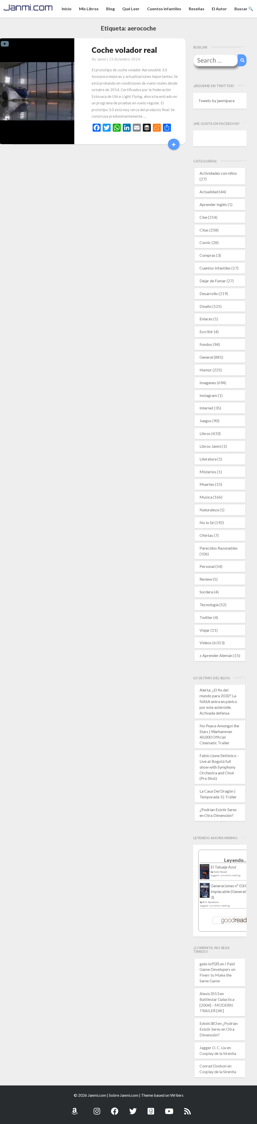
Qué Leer (131, 8)
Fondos (206, 344)
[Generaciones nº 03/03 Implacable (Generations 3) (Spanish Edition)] (205, 891)
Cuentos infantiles (164, 8)
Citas (204, 230)
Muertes (207, 484)
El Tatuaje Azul (223, 866)
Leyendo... (235, 860)
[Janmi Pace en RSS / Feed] (187, 1108)
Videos (206, 642)
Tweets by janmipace (216, 100)
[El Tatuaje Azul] (205, 874)
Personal (207, 566)
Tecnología (209, 604)
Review (206, 579)
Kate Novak (220, 871)
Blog (110, 8)
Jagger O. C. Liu (213, 1047)
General (206, 357)
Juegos (206, 420)
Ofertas (206, 535)
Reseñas (196, 8)
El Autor (219, 8)
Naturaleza (209, 509)
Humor (206, 369)
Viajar (205, 630)
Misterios (208, 471)
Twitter (206, 617)
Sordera (206, 591)
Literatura (208, 459)
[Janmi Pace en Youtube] (169, 1108)
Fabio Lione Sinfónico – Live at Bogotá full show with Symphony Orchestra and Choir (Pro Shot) (219, 767)
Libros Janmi (210, 446)
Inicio (67, 8)
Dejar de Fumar (213, 280)
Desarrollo (209, 293)
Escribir (206, 331)
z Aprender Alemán (216, 655)
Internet (206, 407)
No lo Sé (207, 522)
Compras (207, 255)
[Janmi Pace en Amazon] (74, 1108)
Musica (206, 497)
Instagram (208, 395)
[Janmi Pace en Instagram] (97, 1108)
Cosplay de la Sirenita (218, 1053)
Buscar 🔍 (243, 8)
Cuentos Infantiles (215, 268)
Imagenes (208, 382)
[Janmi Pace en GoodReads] (151, 1108)
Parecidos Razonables (219, 548)
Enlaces (206, 318)
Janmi (101, 59)
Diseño (206, 306)
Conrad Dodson (213, 1065)
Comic (205, 242)
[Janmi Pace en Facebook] (114, 1108)
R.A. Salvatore (211, 902)
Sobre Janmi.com (123, 1095)
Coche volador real (124, 49)
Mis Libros (89, 8)
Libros (205, 433)
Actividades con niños (218, 173)
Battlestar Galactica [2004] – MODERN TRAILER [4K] (217, 1005)
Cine (203, 217)
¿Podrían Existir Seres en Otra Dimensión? (219, 1029)
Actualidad (209, 191)
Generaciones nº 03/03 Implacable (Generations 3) (232, 891)
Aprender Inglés (213, 204)
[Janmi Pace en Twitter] (133, 1108)
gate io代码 (209, 963)
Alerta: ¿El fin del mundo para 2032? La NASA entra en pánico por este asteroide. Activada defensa (218, 701)
